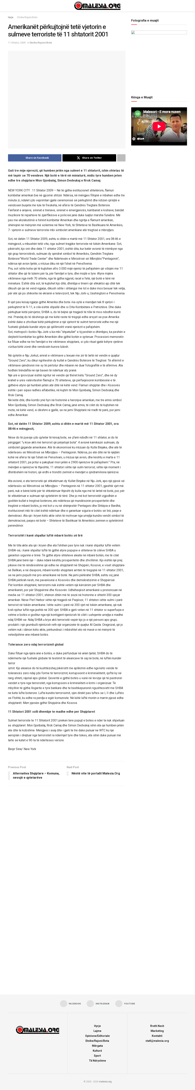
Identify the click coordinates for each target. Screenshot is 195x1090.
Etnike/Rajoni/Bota (27, 17)
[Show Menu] (9, 5)
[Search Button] (185, 5)
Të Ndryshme (97, 1060)
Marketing (157, 1030)
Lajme (97, 1030)
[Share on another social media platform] (121, 157)
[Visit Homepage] (97, 5)
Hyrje (10, 17)
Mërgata (97, 1045)
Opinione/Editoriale (97, 1035)
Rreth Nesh (157, 1025)
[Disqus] (66, 839)
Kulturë (97, 1050)
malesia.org (105, 1081)
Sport (97, 1055)
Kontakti (157, 1035)
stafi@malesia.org (157, 1040)
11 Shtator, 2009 (17, 42)
